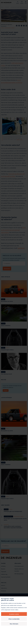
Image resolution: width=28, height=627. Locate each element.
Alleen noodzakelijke (14, 619)
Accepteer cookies (14, 614)
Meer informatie (14, 623)
